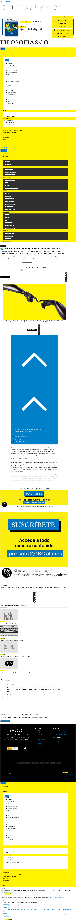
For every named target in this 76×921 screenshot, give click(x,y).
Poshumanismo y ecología (21, 436)
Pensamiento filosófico (10, 174)
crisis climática (53, 482)
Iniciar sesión (6, 128)
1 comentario (6, 277)
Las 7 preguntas (11, 65)
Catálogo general (11, 122)
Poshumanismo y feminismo (21, 434)
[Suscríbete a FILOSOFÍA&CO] (34, 507)
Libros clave (10, 87)
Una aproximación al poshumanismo (23, 431)
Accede (37, 488)
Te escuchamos (10, 103)
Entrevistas (7, 61)
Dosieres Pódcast (9, 236)
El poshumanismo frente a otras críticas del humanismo (28, 429)
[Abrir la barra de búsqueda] (8, 147)
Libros (7, 83)
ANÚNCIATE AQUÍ (6, 134)
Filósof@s (7, 67)
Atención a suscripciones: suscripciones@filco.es (13, 130)
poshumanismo (17, 589)
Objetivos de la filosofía (12, 105)
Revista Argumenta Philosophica (13, 81)
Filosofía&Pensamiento (12, 76)
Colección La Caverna (11, 124)
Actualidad (7, 96)
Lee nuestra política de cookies (59, 897)
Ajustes (2, 894)
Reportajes (7, 74)
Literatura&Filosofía (11, 90)
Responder (9, 694)
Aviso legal (5, 139)
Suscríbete (6, 52)
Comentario (3, 711)
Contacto (6, 767)
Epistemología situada (20, 439)
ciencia (3, 587)
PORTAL (4, 791)
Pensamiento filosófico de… (13, 70)
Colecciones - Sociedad (13, 587)
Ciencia (9, 79)
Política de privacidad (7, 144)
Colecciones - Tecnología (27, 587)
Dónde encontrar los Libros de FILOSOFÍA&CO (14, 862)
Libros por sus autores (12, 88)
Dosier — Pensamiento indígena (9, 624)
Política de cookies (6, 141)
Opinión (9, 101)
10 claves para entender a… (12, 72)
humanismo (53, 476)
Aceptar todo (8, 894)
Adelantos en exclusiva (12, 92)
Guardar (2, 919)
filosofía (9, 589)
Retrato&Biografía (9, 169)
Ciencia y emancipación (20, 441)
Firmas (9, 99)
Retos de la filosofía (9, 225)
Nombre (2, 714)
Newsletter (5, 869)
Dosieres (7, 59)
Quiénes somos (6, 137)
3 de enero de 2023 (10, 684)
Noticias (9, 97)
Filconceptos (8, 238)
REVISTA (4, 110)
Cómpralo (62, 26)
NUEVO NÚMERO (9, 112)
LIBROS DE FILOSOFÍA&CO (8, 118)
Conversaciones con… (10, 233)
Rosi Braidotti (27, 589)
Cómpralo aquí (62, 23)
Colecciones (8, 58)
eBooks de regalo (11, 94)
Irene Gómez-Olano (27, 262)
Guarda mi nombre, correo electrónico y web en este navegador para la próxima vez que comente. (27, 717)
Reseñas (9, 85)
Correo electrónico (26, 714)
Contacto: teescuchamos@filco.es (10, 132)
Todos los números (9, 114)
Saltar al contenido (5, 1)
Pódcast (5, 230)
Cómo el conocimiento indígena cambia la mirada (15, 656)
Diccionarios (8, 108)
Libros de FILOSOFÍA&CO (10, 209)
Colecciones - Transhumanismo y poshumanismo (48, 587)
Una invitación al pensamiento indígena (11, 640)
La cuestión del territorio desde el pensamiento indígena (17, 673)
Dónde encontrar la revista (10, 116)
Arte (6, 182)
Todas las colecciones (9, 120)
